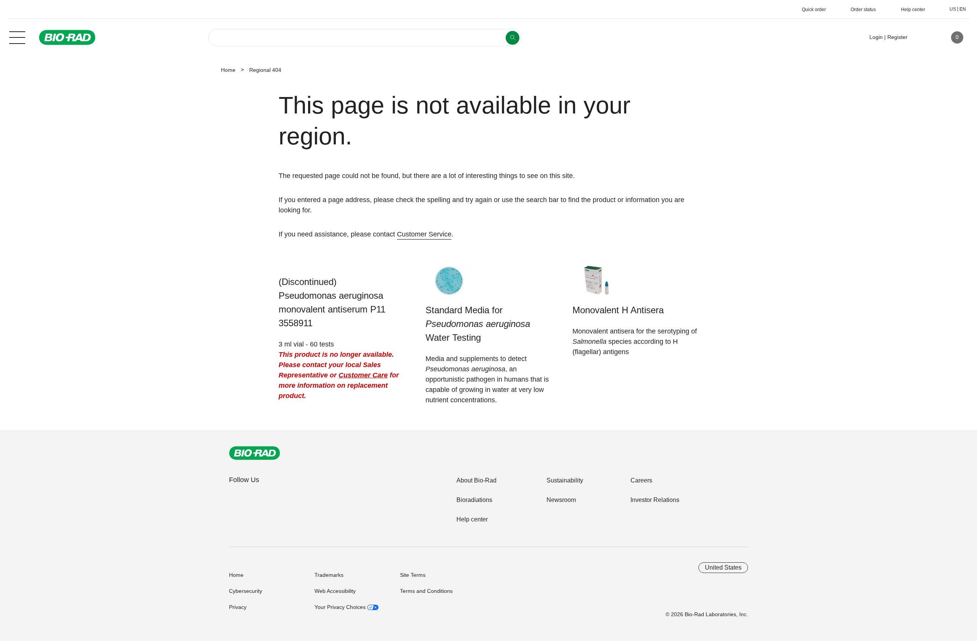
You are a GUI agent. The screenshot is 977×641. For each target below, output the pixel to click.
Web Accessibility (335, 591)
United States (723, 567)
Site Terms (413, 575)
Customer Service (424, 234)
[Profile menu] (924, 37)
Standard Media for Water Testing (478, 324)
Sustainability (565, 480)
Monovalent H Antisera (618, 310)
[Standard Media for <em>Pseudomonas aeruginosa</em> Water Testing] (449, 284)
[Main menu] (17, 36)
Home (228, 70)
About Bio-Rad (476, 480)
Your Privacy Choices (340, 607)
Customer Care (363, 375)
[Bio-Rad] (254, 453)
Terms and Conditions (426, 591)
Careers (641, 480)
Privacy (238, 607)
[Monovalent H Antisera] (596, 284)
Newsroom (561, 500)
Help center (472, 519)
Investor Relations (654, 500)
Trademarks (328, 575)
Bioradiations (474, 500)
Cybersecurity (245, 591)
